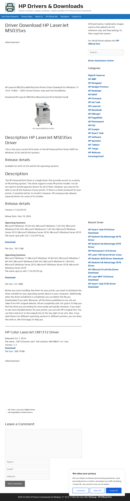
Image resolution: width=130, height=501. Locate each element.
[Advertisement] (43, 61)
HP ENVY (92, 94)
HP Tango (93, 148)
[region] (97, 482)
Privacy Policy (26, 16)
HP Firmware (94, 98)
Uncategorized (96, 156)
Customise (80, 490)
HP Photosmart (96, 121)
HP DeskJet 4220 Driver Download (105, 258)
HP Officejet (94, 114)
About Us (39, 16)
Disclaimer (65, 16)
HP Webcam (94, 152)
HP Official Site (52, 16)
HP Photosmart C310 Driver (102, 251)
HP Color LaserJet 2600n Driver (21, 409)
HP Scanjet (93, 129)
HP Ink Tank (94, 102)
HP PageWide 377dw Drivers (20, 412)
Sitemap (92, 497)
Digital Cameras (96, 75)
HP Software (94, 137)
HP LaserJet (94, 106)
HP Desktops (94, 90)
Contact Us (76, 16)
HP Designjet (95, 83)
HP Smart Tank (95, 133)
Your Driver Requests (10, 16)
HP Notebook (95, 110)
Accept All (114, 490)
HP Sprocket (94, 141)
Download (10, 242)
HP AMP (92, 79)
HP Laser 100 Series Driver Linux (105, 254)
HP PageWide (95, 117)
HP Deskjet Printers (98, 87)
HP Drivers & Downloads (51, 6)
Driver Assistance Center (101, 60)
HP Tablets (94, 145)
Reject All (97, 490)
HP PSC (91, 125)
